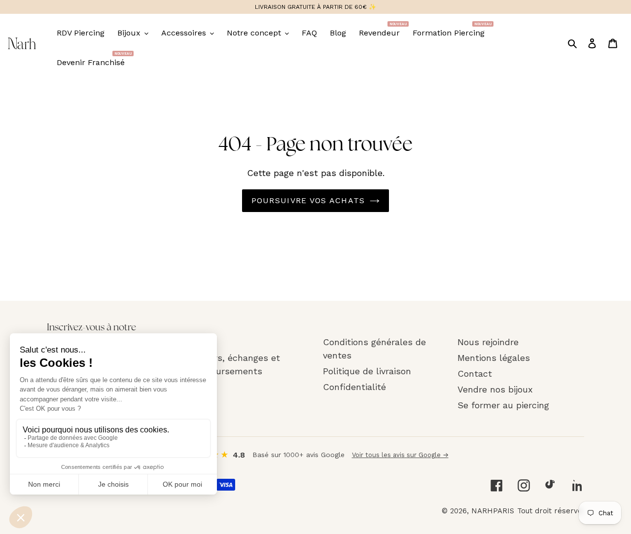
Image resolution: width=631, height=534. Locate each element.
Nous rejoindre (488, 342)
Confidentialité (354, 387)
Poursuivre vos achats (308, 200)
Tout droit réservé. (550, 510)
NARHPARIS (492, 510)
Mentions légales (493, 358)
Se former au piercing (503, 405)
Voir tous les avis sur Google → (400, 455)
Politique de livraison (367, 371)
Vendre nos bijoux (495, 389)
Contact (474, 373)
